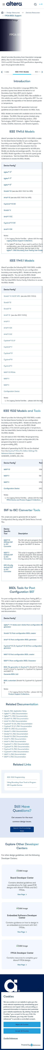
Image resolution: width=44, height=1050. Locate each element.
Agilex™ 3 (7, 172)
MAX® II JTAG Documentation (15, 757)
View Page (21, 894)
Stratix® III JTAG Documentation (16, 736)
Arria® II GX (8, 229)
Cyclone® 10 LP (9, 340)
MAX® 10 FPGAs (9, 372)
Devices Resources (33, 13)
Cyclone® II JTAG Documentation (16, 752)
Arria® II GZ (8, 334)
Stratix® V (7, 210)
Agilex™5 (7, 185)
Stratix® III (7, 309)
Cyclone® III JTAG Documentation (16, 749)
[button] (23, 12)
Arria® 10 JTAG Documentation (15, 721)
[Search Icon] (35, 4)
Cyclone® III (8, 359)
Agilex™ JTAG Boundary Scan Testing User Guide (25, 250)
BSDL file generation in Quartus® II (16, 667)
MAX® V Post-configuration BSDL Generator (20, 661)
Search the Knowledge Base (22, 829)
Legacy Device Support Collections (19, 241)
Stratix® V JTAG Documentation (16, 731)
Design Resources (13, 13)
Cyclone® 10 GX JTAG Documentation (18, 724)
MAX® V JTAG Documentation (15, 754)
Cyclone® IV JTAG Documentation (16, 746)
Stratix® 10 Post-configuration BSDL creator (20, 633)
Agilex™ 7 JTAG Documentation (15, 713)
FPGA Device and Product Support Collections (23, 500)
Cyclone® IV (8, 353)
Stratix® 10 (8, 191)
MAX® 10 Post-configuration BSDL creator (19, 654)
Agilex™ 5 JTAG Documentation (16, 716)
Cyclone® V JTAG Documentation (16, 744)
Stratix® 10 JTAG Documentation (16, 719)
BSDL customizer (10, 680)
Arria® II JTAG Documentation (15, 741)
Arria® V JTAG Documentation (15, 739)
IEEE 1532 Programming (16, 777)
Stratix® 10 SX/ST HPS (12, 296)
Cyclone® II (8, 366)
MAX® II (6, 385)
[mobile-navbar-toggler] (3, 4)
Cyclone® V (8, 347)
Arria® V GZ (8, 216)
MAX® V (6, 379)
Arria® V (7, 321)
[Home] (14, 4)
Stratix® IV (7, 302)
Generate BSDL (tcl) (11, 674)
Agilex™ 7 (7, 178)
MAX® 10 (7, 469)
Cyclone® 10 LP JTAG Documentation (18, 726)
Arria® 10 (7, 197)
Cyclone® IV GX (9, 223)
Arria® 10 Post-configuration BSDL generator (20, 639)
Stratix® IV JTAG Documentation (16, 734)
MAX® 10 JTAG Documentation (15, 729)
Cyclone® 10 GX (10, 204)
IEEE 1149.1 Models (22, 72)
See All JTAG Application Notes (15, 711)
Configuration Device (11, 391)
